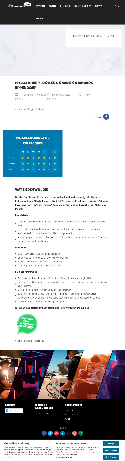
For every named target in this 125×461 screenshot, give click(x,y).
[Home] (19, 4)
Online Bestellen (71, 415)
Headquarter (65, 6)
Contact (39, 18)
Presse (67, 419)
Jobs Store (40, 6)
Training (52, 6)
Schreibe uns (14, 411)
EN (116, 6)
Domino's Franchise (42, 414)
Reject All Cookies (111, 450)
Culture (87, 6)
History (77, 6)
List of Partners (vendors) (64, 457)
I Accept (111, 444)
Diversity (98, 6)
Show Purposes (111, 457)
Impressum (69, 411)
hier (43, 297)
